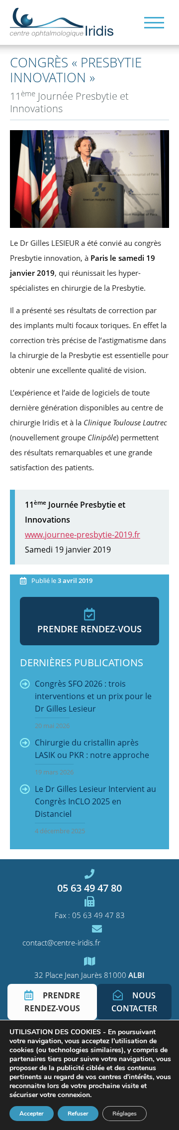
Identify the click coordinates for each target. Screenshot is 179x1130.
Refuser (78, 1114)
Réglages (124, 1114)
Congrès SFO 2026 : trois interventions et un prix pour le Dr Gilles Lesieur (93, 704)
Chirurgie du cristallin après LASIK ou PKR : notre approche (92, 756)
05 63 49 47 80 (89, 887)
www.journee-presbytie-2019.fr (82, 534)
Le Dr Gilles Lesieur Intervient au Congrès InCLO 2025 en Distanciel (95, 809)
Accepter (31, 1114)
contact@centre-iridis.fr (61, 942)
